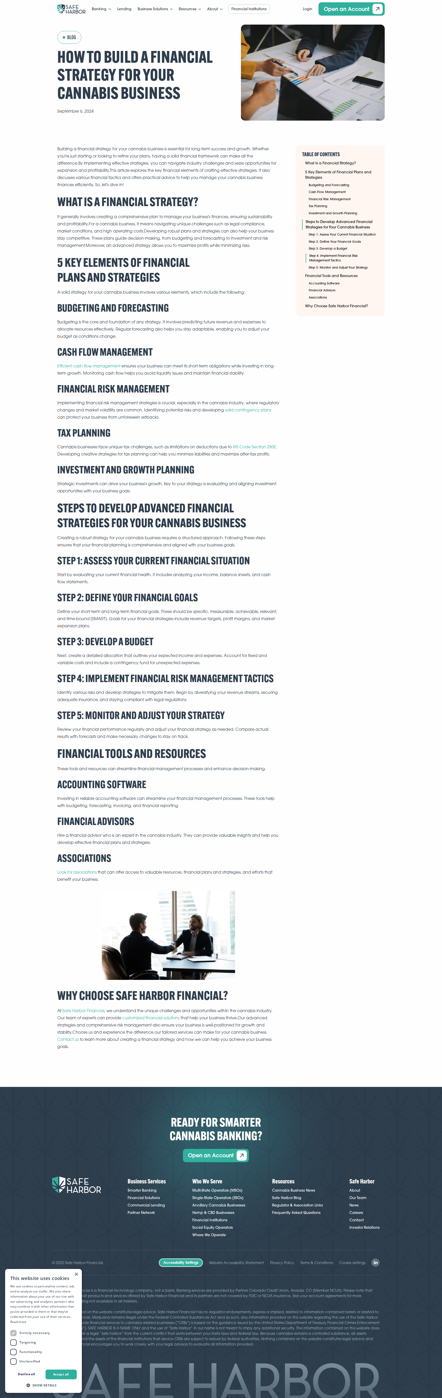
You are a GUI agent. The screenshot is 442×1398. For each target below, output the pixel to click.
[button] (101, 9)
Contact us (68, 1039)
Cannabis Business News (293, 1190)
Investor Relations (364, 1227)
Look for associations (77, 872)
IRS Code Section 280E (254, 446)
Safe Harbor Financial (83, 1010)
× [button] (76, 1274)
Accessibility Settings (180, 1262)
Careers (356, 1212)
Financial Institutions (209, 1220)
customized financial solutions (151, 1017)
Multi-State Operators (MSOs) (217, 1190)
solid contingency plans (248, 409)
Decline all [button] (26, 1374)
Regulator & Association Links (297, 1205)
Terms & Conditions (316, 1263)
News (354, 1205)
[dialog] (43, 1331)
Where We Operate (209, 1235)
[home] (71, 9)
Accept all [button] (61, 1374)
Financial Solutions (144, 1197)
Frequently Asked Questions (296, 1212)
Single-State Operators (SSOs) (218, 1197)
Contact (356, 1220)
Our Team (358, 1197)
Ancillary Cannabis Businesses (218, 1205)
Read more (18, 1322)
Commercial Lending (146, 1205)
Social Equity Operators (212, 1227)
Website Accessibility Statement (236, 1263)
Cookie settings (352, 1263)
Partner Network (141, 1212)
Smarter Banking (142, 1190)
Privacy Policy (282, 1263)
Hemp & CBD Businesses (213, 1212)
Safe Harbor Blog (286, 1197)
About (354, 1190)
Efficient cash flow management (88, 365)
